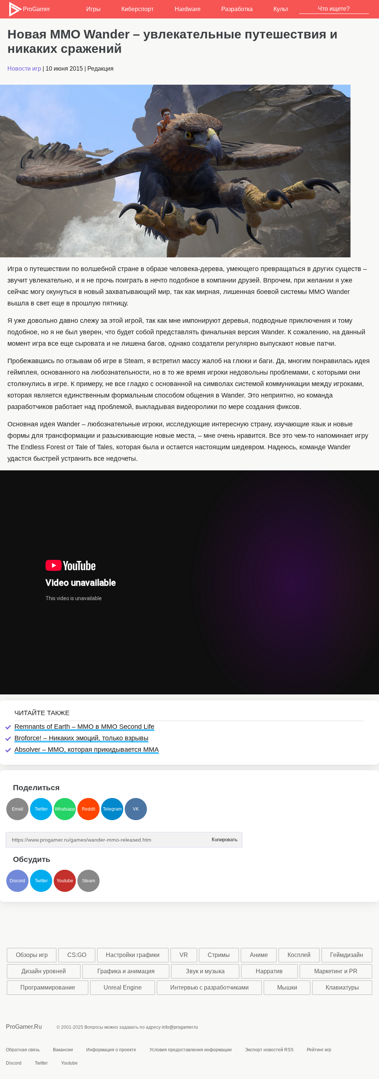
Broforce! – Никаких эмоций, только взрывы (81, 738)
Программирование (47, 987)
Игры (93, 9)
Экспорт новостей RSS (269, 1049)
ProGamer (36, 9)
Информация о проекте (111, 1049)
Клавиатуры (342, 987)
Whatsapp (65, 809)
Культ (281, 9)
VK (136, 809)
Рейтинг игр (319, 1049)
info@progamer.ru (180, 1027)
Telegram (112, 809)
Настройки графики (133, 955)
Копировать (224, 837)
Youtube (65, 880)
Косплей (299, 955)
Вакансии (63, 1049)
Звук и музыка (205, 971)
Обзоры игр (32, 955)
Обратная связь (23, 1049)
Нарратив (269, 971)
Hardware (188, 9)
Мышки (287, 987)
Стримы (219, 955)
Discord (17, 880)
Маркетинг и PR (336, 971)
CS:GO (76, 955)
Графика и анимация (126, 971)
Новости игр (24, 68)
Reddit (88, 809)
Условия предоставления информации (191, 1049)
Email (17, 809)
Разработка (237, 9)
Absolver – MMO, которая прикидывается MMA (86, 749)
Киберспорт (137, 9)
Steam (88, 880)
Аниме (259, 955)
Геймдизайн (346, 955)
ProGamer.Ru (24, 1027)
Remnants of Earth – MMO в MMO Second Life (84, 726)
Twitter (41, 809)
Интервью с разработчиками (209, 987)
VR (184, 955)
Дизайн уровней (43, 971)
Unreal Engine (123, 987)
